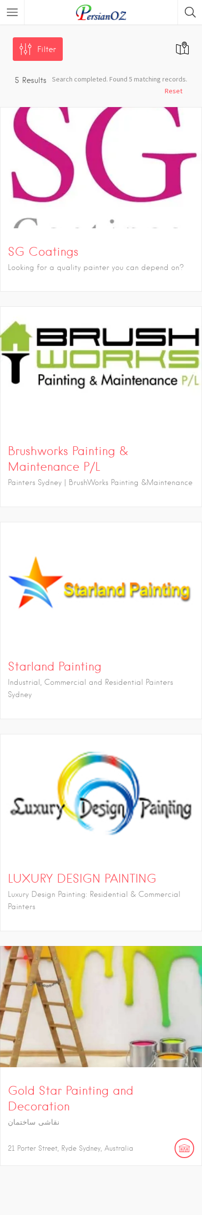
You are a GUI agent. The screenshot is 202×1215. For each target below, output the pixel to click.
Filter (46, 49)
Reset (173, 90)
